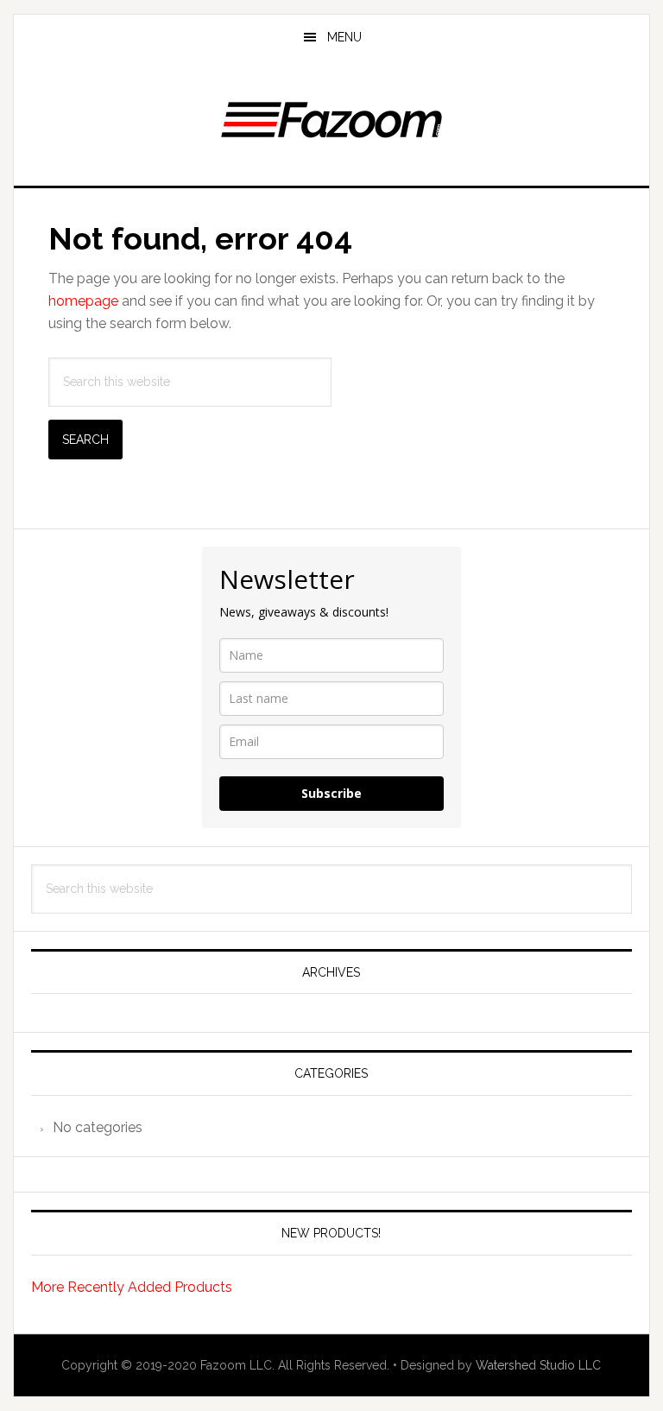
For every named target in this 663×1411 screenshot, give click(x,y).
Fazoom (331, 116)
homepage (83, 301)
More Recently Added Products (131, 1287)
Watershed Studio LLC (538, 1365)
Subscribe (331, 793)
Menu (344, 37)
